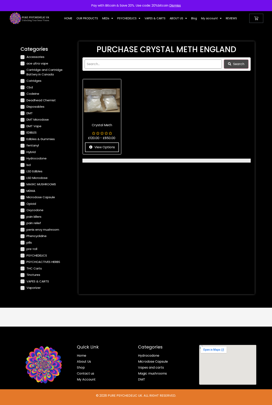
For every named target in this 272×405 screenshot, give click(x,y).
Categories (150, 347)
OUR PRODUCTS (87, 18)
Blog (194, 18)
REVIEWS (231, 18)
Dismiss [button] (175, 5)
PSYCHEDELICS (127, 18)
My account (209, 18)
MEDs (105, 18)
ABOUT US (176, 18)
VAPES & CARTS (155, 18)
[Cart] (256, 18)
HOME (68, 18)
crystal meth (102, 125)
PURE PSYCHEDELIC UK (124, 395)
